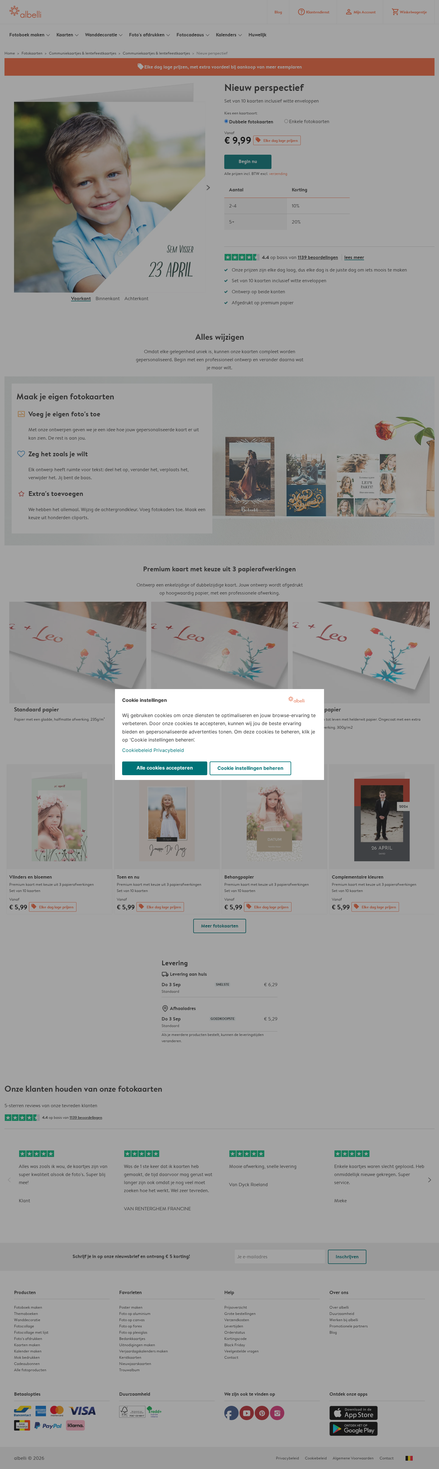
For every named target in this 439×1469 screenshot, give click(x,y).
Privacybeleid (169, 750)
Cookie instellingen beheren (250, 768)
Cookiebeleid (137, 750)
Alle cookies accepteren (164, 768)
